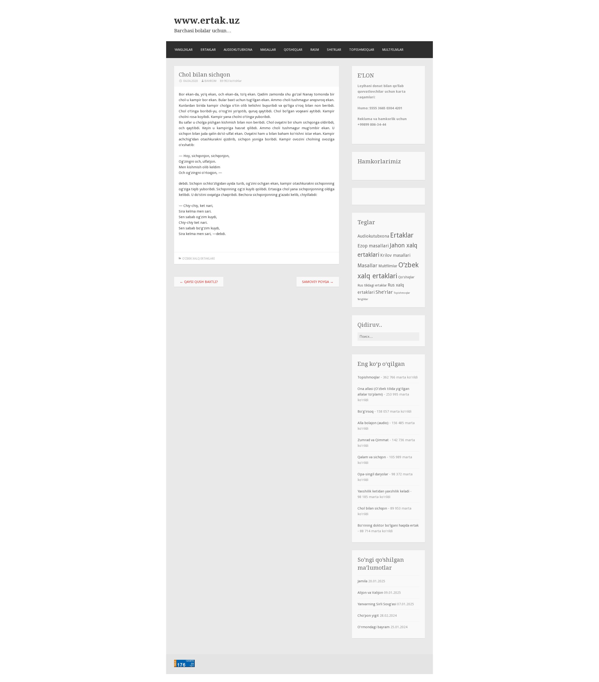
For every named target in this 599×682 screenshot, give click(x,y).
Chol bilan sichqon (372, 508)
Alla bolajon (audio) (373, 423)
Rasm (314, 49)
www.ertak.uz (207, 20)
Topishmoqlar (361, 49)
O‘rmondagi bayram (374, 627)
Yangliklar (184, 49)
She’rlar (334, 49)
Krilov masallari (395, 255)
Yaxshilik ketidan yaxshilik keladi (383, 491)
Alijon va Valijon (370, 592)
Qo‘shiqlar (293, 49)
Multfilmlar (392, 49)
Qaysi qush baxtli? (199, 282)
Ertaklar (208, 49)
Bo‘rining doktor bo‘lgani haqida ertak (388, 525)
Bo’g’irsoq (365, 411)
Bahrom (210, 81)
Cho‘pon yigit (368, 615)
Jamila (362, 581)
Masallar (268, 49)
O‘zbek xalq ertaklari (198, 258)
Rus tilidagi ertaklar (372, 285)
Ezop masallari (373, 246)
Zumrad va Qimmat (373, 440)
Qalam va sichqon (372, 457)
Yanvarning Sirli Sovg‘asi (377, 604)
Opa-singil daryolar (373, 474)
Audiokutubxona (238, 49)
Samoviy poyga (317, 282)
